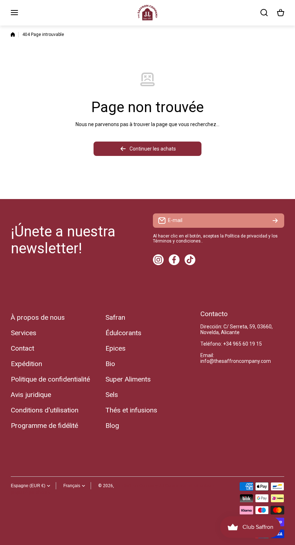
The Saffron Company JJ (139, 485)
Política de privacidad (246, 236)
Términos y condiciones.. (178, 241)
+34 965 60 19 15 (242, 344)
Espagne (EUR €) (28, 485)
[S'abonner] (275, 220)
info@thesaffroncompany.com (235, 361)
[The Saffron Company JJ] (147, 13)
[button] (280, 12)
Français (71, 485)
